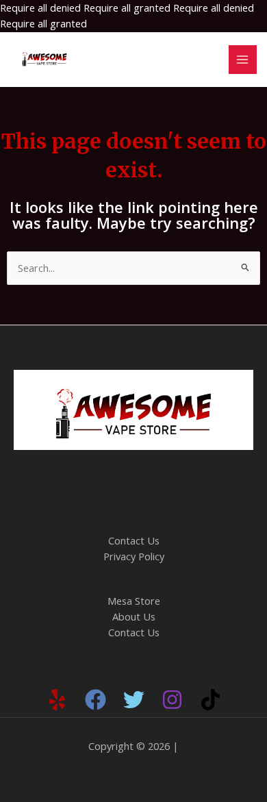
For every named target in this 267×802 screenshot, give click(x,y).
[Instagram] (172, 699)
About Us (133, 616)
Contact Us (134, 540)
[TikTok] (210, 699)
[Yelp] (57, 699)
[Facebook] (95, 699)
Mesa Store (133, 600)
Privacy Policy (133, 556)
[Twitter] (133, 699)
